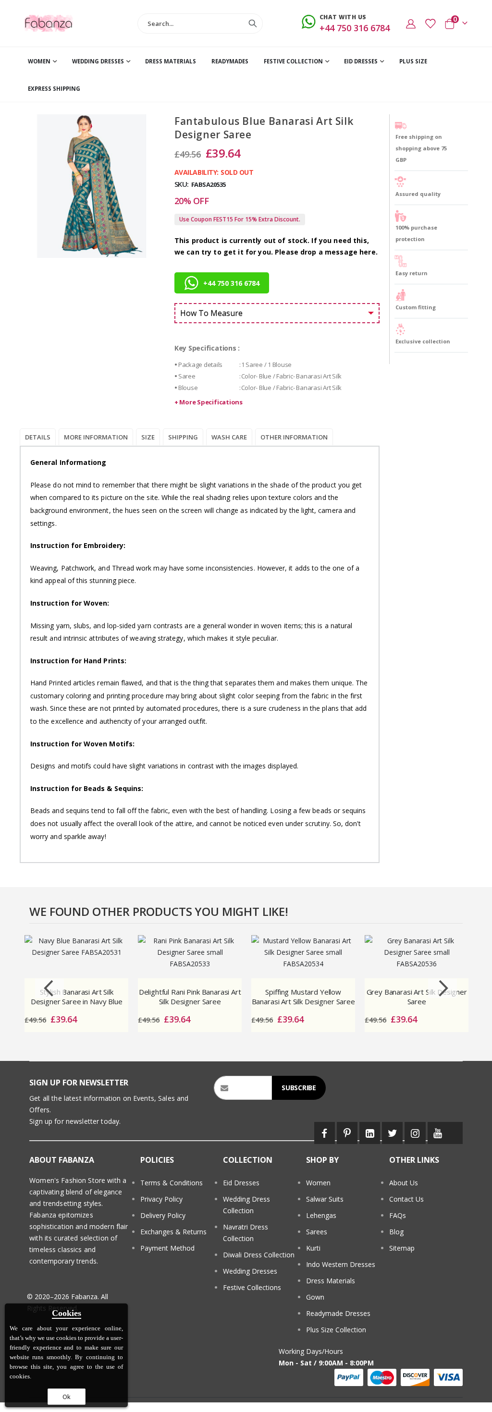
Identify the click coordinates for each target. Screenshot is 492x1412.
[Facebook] (324, 1133)
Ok (66, 1396)
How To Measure (211, 313)
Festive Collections (252, 1287)
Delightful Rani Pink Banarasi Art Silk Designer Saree (190, 996)
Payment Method (167, 1248)
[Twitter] (392, 1133)
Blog (396, 1231)
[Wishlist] (430, 23)
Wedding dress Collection (246, 1204)
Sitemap (402, 1248)
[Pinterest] (347, 1133)
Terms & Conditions (171, 1182)
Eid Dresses (241, 1182)
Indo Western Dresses (340, 1264)
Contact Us (406, 1199)
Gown (315, 1297)
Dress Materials (330, 1280)
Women (318, 1182)
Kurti (313, 1248)
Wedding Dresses (250, 1271)
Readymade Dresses (338, 1313)
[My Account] (411, 23)
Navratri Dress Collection (245, 1232)
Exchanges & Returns (173, 1231)
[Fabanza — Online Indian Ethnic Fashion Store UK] (49, 23)
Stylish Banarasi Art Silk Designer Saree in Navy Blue (77, 996)
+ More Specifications (208, 402)
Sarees (316, 1231)
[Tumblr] (455, 1133)
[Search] (253, 23)
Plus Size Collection (336, 1329)
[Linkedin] (369, 1133)
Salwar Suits (325, 1199)
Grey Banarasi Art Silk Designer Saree (417, 996)
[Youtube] (438, 1133)
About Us (403, 1182)
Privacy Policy (161, 1199)
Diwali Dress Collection (259, 1254)
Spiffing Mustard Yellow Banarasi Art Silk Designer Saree (303, 996)
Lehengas (321, 1215)
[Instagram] (415, 1133)
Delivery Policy (162, 1215)
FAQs (397, 1215)
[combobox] (200, 23)
